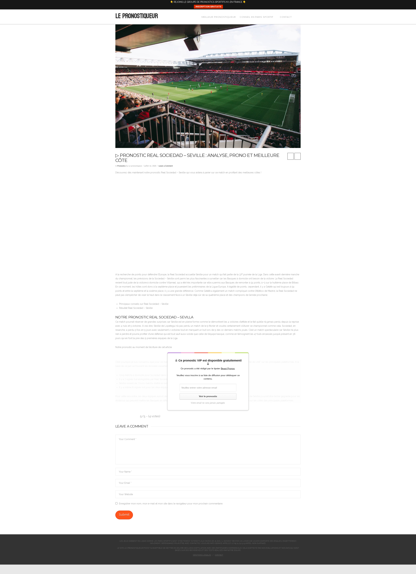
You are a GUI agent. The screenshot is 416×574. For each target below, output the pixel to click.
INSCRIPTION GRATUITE (208, 6)
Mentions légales (202, 555)
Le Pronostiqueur (136, 16)
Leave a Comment (166, 166)
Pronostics (121, 166)
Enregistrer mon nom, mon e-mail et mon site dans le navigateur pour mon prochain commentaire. (171, 503)
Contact (219, 555)
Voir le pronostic (208, 396)
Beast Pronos (228, 368)
